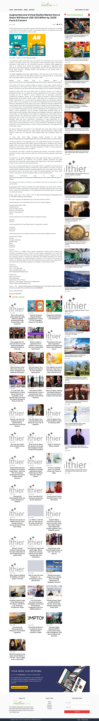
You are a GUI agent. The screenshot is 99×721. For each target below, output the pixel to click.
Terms (78, 719)
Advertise (49, 706)
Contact (50, 708)
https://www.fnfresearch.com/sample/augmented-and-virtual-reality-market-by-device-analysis (35, 82)
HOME (11, 9)
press (26, 9)
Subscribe (77, 711)
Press (49, 703)
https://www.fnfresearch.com (20, 271)
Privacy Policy (85, 719)
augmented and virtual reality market (26, 74)
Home (49, 701)
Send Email (16, 278)
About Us (49, 705)
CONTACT (32, 9)
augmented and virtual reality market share (38, 158)
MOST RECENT (18, 9)
